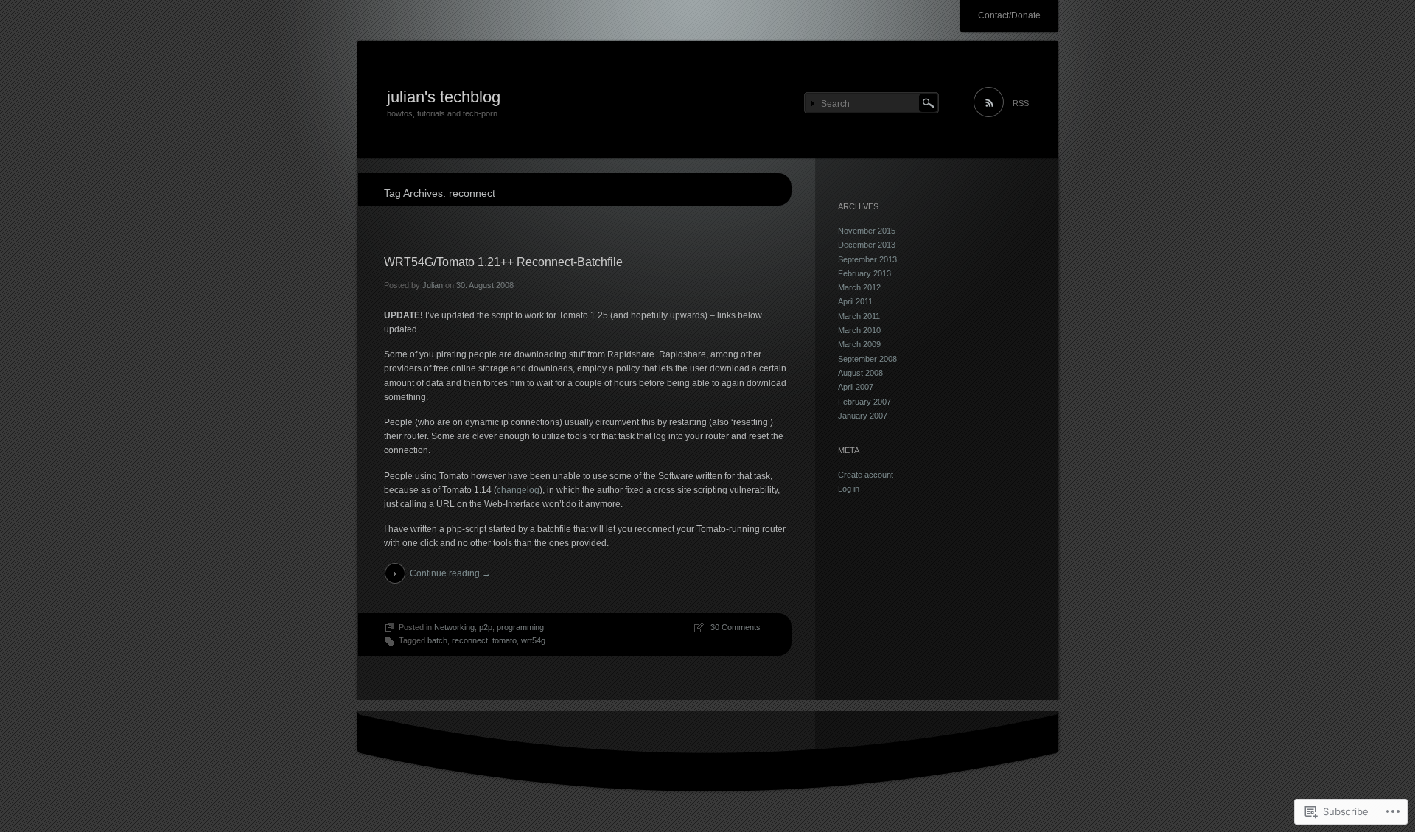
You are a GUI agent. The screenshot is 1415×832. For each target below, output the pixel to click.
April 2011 (855, 301)
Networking (454, 627)
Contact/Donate (1009, 15)
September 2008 (867, 358)
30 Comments (735, 627)
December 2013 (866, 244)
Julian (432, 285)
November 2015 (866, 230)
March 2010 (859, 330)
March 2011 (859, 316)
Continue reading (450, 573)
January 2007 (862, 415)
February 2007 (864, 401)
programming (520, 627)
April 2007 (855, 386)
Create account (865, 474)
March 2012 (859, 287)
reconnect (470, 640)
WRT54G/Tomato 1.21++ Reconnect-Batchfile (503, 262)
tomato (504, 640)
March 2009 (859, 344)
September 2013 (867, 259)
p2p (485, 627)
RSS (1021, 103)
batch (437, 640)
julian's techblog (443, 97)
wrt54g (533, 640)
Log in (848, 488)
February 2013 (864, 273)
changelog (518, 490)
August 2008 (860, 372)
